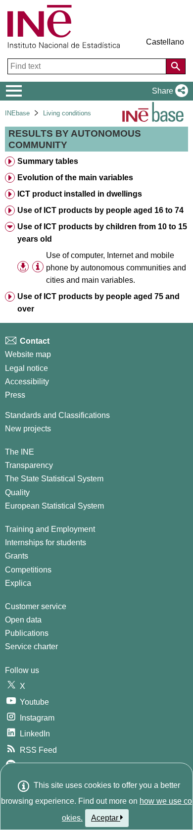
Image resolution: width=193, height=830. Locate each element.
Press (15, 395)
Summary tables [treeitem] (47, 161)
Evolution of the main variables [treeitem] (75, 177)
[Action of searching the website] (176, 66)
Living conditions (67, 113)
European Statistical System (54, 506)
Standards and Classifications (57, 415)
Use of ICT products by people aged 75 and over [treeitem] (98, 302)
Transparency (29, 465)
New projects (28, 428)
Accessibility (27, 381)
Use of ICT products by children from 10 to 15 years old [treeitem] (102, 232)
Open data (23, 620)
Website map (28, 354)
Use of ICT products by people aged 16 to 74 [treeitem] (100, 210)
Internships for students (45, 542)
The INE (19, 452)
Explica (18, 583)
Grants (16, 556)
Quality (17, 492)
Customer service (35, 606)
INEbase (17, 113)
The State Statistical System (54, 478)
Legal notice (26, 368)
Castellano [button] (165, 42)
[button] (168, 91)
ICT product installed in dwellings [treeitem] (79, 194)
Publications (26, 633)
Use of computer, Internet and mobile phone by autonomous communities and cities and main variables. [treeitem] (116, 267)
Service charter (31, 646)
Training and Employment (50, 529)
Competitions (28, 570)
